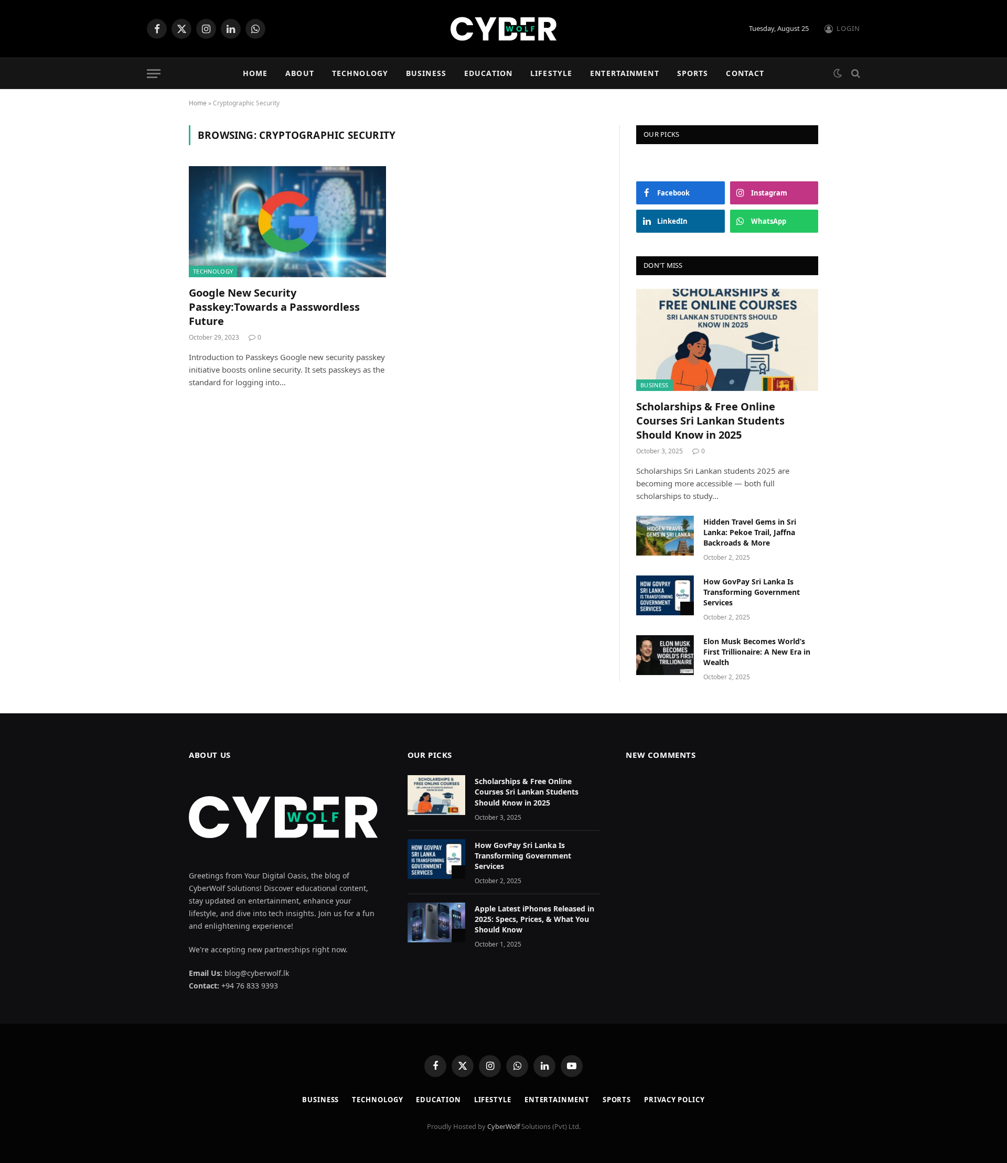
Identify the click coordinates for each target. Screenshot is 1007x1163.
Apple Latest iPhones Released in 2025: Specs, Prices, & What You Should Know (534, 919)
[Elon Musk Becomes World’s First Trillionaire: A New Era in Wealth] (665, 655)
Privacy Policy (674, 1099)
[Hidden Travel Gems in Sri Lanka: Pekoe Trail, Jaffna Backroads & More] (665, 536)
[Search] (854, 73)
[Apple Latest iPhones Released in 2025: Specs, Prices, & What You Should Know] (436, 922)
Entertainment (624, 73)
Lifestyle (551, 73)
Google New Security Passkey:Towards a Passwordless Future (274, 307)
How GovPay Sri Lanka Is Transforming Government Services (751, 592)
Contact (745, 73)
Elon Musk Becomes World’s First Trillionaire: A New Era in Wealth (756, 651)
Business (426, 73)
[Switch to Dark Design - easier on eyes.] (837, 73)
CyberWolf (503, 1126)
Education (488, 73)
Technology (360, 73)
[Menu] (153, 73)
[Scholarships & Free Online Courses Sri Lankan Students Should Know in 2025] (727, 340)
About (299, 73)
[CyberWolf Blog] (504, 29)
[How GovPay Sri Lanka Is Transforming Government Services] (665, 595)
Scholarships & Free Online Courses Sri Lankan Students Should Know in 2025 (710, 420)
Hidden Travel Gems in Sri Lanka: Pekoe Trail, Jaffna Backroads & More (749, 532)
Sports (693, 73)
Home (255, 73)
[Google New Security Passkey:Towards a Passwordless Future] (287, 221)
